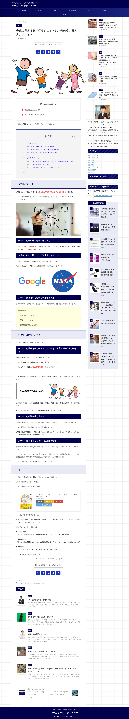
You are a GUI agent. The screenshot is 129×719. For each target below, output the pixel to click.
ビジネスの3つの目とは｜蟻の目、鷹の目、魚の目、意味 (108, 272)
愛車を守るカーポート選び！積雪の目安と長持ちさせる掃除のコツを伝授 (108, 41)
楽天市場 (58, 501)
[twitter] (38, 52)
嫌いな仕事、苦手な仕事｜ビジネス (41, 617)
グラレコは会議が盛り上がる (40, 164)
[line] (53, 52)
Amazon (49, 501)
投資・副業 (72, 10)
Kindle (40, 501)
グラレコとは (31, 143)
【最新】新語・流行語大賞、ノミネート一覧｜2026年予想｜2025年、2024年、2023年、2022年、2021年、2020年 (108, 60)
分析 (64, 14)
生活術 (40, 10)
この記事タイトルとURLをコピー (49, 45)
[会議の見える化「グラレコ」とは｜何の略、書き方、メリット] (48, 52)
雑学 (105, 10)
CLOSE (73, 136)
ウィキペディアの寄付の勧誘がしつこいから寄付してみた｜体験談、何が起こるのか (108, 340)
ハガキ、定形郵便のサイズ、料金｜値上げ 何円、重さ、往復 (108, 95)
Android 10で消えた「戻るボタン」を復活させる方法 (108, 227)
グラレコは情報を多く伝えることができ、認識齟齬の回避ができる (52, 161)
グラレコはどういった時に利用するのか (44, 152)
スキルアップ (56, 10)
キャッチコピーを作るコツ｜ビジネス (41, 651)
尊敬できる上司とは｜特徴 (37, 634)
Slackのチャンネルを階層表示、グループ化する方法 (108, 257)
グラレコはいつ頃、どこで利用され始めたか (45, 149)
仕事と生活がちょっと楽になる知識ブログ (64, 709)
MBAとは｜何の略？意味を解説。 (40, 600)
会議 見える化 (40, 583)
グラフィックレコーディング (26, 583)
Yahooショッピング (44, 505)
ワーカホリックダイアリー (24, 5)
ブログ (89, 10)
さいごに (30, 172)
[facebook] (43, 52)
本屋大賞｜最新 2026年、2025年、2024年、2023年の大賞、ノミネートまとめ (108, 25)
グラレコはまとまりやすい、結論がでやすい (45, 167)
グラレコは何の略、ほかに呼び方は (42, 146)
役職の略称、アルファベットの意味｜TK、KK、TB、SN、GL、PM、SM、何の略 (108, 307)
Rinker (42, 498)
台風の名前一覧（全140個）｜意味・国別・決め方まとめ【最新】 (108, 79)
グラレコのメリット (34, 158)
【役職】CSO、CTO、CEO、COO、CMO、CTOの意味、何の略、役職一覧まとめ (108, 289)
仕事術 (24, 10)
